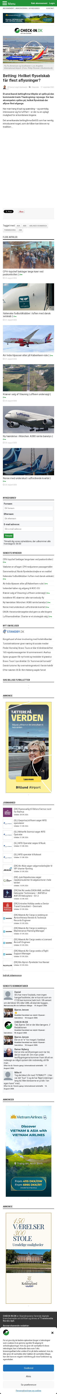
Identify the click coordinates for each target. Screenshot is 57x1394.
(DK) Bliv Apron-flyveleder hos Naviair (31, 962)
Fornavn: (8, 504)
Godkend (28, 1368)
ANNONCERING (22, 8)
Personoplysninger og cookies (28, 1391)
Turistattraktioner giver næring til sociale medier (26, 643)
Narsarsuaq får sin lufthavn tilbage (18, 1006)
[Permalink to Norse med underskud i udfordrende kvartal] (28, 474)
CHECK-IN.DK (21, 1022)
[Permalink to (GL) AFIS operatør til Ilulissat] (7, 862)
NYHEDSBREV (34, 8)
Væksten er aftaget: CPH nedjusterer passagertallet (27, 567)
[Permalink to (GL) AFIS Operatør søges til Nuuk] (7, 850)
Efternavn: (9, 514)
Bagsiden (35, 87)
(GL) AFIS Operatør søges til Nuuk (29, 843)
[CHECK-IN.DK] (28, 31)
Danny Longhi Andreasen (18, 87)
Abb (24, 226)
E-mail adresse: (12, 524)
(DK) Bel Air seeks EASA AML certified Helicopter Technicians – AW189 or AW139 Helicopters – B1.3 (32, 893)
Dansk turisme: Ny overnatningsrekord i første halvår (28, 665)
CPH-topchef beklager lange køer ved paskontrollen (27, 559)
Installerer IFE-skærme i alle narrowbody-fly (23, 597)
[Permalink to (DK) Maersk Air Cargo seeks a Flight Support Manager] (7, 958)
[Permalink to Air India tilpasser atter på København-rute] (28, 351)
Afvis (28, 1376)
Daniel (17, 992)
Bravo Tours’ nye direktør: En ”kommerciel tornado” (27, 661)
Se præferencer (28, 1384)
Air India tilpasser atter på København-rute (25, 355)
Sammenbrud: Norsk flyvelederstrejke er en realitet (27, 571)
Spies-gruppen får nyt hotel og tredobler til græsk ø (27, 657)
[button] (52, 1332)
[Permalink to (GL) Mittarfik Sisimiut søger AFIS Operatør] (7, 839)
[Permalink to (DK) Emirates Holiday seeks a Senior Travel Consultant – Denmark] (7, 911)
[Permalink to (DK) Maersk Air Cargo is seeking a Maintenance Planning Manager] (7, 935)
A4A (18, 226)
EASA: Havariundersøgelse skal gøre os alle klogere (27, 612)
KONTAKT (50, 8)
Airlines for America (38, 226)
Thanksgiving (10, 230)
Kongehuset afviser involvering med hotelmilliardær (27, 639)
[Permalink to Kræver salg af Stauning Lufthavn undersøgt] (28, 390)
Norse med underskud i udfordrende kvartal (26, 478)
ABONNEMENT (8, 8)
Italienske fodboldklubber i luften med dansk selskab (28, 576)
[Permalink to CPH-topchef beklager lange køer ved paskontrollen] (28, 268)
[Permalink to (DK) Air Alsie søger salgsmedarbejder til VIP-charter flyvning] (7, 873)
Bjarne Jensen (21, 1010)
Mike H (17, 1072)
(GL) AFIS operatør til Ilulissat (27, 854)
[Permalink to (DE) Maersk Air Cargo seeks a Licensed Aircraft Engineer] (7, 947)
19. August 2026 (40, 1006)
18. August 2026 (31, 1018)
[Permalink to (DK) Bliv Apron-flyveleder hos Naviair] (7, 969)
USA (20, 230)
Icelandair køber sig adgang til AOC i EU (21, 588)
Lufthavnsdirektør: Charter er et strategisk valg (25, 616)
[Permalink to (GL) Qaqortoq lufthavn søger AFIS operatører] (7, 827)
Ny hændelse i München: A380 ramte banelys (27, 436)
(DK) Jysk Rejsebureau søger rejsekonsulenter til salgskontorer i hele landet (32, 880)
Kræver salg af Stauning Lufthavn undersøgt (26, 394)
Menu (11, 4)
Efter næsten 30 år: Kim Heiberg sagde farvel (24, 670)
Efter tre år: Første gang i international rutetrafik (23, 1066)
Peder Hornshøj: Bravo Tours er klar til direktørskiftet (28, 648)
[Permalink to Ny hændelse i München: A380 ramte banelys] (28, 432)
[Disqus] (28, 168)
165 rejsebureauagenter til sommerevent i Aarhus (27, 652)
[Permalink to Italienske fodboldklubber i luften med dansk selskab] (28, 309)
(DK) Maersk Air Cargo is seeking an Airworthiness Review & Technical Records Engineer (31, 918)
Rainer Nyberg (21, 1049)
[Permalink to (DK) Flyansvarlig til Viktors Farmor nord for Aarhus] (7, 816)
